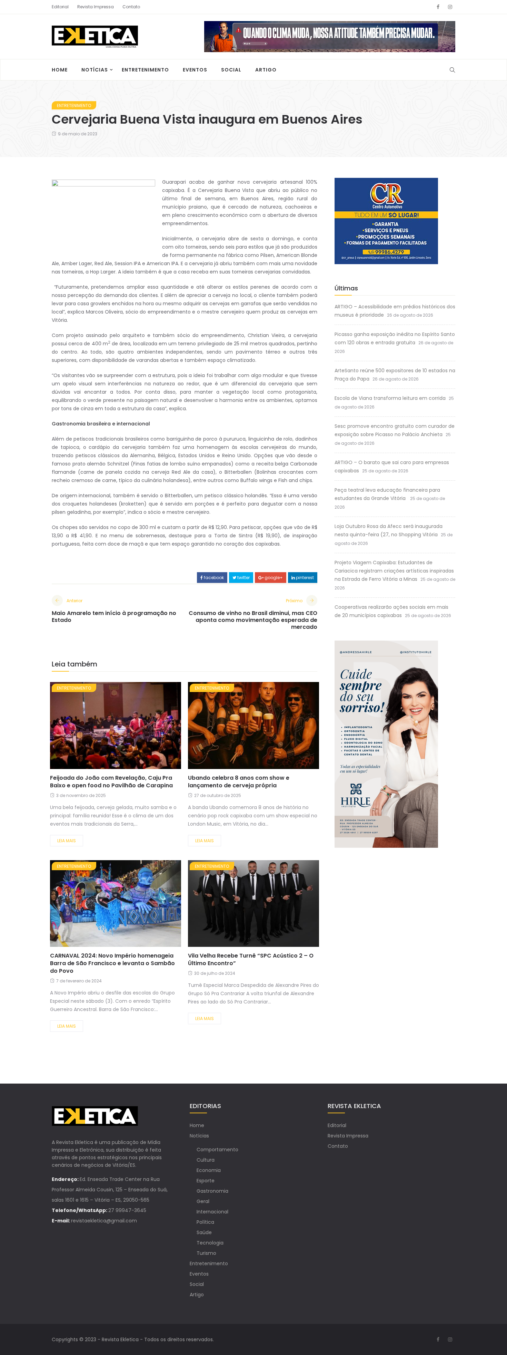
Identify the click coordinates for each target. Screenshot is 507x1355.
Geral (203, 1201)
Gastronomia (212, 1191)
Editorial (60, 7)
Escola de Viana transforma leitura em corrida (390, 398)
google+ (273, 577)
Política (205, 1222)
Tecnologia (210, 1242)
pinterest (304, 577)
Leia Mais (66, 841)
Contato (131, 7)
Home (60, 69)
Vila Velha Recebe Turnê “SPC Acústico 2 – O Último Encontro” (251, 959)
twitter (243, 577)
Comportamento (217, 1149)
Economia (209, 1170)
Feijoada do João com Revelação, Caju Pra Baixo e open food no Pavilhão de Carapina (111, 781)
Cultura (206, 1159)
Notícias (94, 69)
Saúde (204, 1232)
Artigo (266, 69)
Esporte (206, 1180)
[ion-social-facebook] (438, 7)
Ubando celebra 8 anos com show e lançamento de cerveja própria (238, 781)
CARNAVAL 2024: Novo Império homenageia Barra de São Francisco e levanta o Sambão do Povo (112, 963)
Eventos (195, 69)
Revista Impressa (95, 7)
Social (231, 69)
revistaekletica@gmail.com (104, 1220)
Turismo (206, 1253)
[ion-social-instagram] (450, 7)
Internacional (212, 1211)
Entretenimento (145, 69)
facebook (213, 577)
